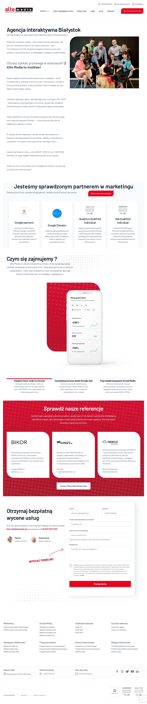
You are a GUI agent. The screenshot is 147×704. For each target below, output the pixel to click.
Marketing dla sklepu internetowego (16, 627)
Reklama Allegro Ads (11, 649)
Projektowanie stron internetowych (87, 649)
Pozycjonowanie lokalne (48, 652)
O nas (92, 11)
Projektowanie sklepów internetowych (124, 649)
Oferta (43, 11)
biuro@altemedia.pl (123, 4)
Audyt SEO (79, 630)
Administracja (80, 652)
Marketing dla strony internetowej (15, 630)
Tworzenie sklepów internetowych (122, 646)
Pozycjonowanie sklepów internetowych (53, 649)
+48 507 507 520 (106, 4)
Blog (101, 11)
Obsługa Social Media (47, 627)
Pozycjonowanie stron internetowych (52, 646)
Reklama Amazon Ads (11, 652)
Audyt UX (78, 627)
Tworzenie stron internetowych (86, 646)
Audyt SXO (79, 633)
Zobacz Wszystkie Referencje (73, 486)
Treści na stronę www (118, 630)
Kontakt (111, 11)
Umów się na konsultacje (101, 193)
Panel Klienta (139, 4)
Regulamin (24, 695)
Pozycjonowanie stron (63, 11)
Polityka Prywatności (39, 695)
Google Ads (81, 11)
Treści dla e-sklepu (117, 627)
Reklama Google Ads (11, 646)
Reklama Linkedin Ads (47, 635)
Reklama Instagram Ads (48, 633)
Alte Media (12, 695)
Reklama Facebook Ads (48, 630)
